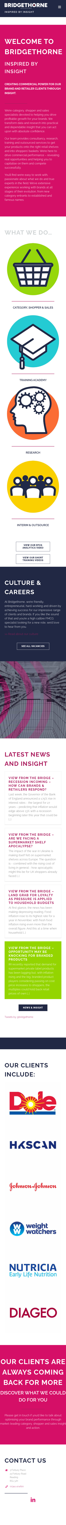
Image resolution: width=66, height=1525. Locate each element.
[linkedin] (33, 1499)
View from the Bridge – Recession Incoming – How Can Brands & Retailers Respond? (31, 783)
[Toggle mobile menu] (59, 7)
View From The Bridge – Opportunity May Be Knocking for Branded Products (31, 953)
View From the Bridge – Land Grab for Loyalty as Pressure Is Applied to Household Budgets (31, 897)
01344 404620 (17, 1486)
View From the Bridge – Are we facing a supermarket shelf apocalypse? (31, 840)
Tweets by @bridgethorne (19, 1017)
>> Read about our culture (21, 634)
